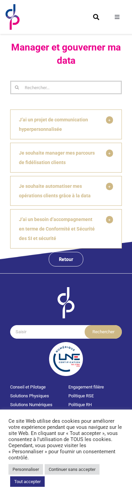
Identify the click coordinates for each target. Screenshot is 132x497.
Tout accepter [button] (27, 481)
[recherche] (96, 17)
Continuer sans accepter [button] (72, 469)
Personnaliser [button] (26, 469)
